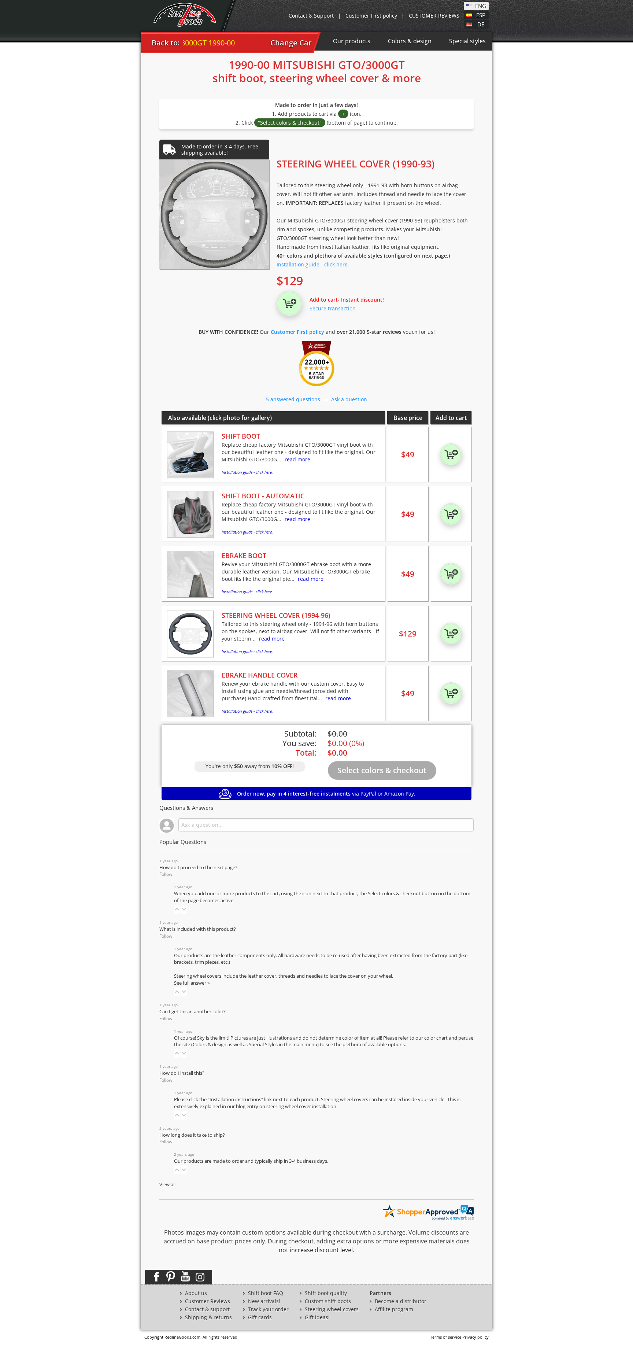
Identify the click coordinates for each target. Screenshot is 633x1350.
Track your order (268, 1309)
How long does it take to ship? (192, 1135)
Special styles (467, 41)
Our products (351, 41)
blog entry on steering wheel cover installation (286, 1106)
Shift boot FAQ (265, 1293)
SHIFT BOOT (241, 436)
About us (196, 1293)
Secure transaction (333, 308)
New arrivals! (264, 1301)
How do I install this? (181, 1073)
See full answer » (192, 983)
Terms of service (445, 1337)
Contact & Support (311, 15)
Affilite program (394, 1309)
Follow (165, 874)
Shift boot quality (326, 1293)
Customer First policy (371, 15)
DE (480, 24)
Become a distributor (400, 1301)
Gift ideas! (317, 1317)
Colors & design (410, 41)
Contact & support (207, 1309)
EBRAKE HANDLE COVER (260, 675)
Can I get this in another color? (192, 1011)
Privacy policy (475, 1337)
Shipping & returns (208, 1317)
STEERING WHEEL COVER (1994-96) (276, 615)
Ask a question (349, 399)
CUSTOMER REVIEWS (434, 15)
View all (167, 1184)
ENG (480, 5)
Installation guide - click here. (313, 264)
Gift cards (260, 1317)
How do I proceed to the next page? (198, 867)
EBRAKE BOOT (244, 555)
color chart (436, 1038)
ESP (480, 14)
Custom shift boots (328, 1301)
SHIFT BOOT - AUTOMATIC (263, 495)
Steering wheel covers (332, 1309)
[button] (177, 909)
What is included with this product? (197, 929)
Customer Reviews (207, 1301)
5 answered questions (293, 399)
